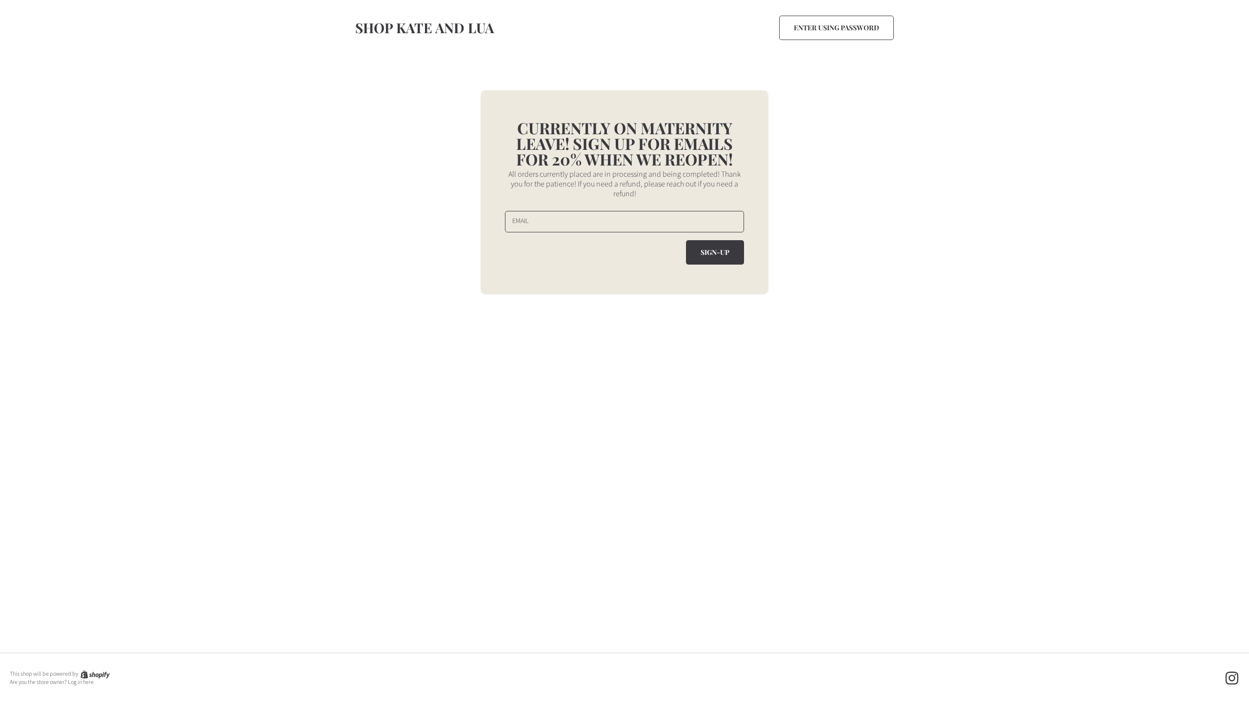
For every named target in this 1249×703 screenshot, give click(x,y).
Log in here (81, 682)
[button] (836, 28)
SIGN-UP (715, 252)
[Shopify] (94, 674)
